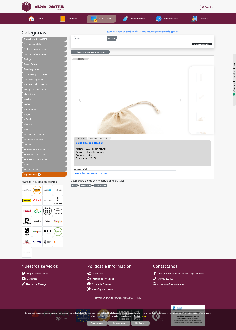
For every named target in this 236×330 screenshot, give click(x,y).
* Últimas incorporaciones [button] (36, 49)
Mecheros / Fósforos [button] (34, 139)
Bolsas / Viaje (86, 185)
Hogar (74, 185)
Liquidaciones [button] (32, 174)
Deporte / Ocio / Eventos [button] (35, 84)
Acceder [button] (208, 7)
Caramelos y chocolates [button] (35, 74)
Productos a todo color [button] (35, 154)
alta (111, 172)
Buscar (111, 38)
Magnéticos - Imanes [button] (34, 134)
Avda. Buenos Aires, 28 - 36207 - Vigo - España (180, 273)
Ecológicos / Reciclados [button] (35, 89)
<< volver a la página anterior (90, 52)
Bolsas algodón (100, 185)
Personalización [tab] (99, 138)
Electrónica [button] (29, 94)
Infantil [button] (27, 119)
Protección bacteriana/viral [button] (37, 159)
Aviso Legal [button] (98, 273)
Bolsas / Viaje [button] (30, 64)
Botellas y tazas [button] (31, 69)
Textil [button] (26, 164)
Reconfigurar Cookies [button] (103, 289)
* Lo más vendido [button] (32, 44)
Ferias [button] (27, 104)
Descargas (31, 278)
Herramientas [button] (30, 109)
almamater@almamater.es (170, 284)
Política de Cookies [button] (101, 284)
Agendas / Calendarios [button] (35, 54)
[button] (143, 316)
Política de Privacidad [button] (103, 278)
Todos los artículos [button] (35, 39)
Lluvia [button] (27, 129)
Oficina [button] (27, 144)
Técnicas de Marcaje (35, 284)
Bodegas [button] (28, 59)
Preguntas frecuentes (36, 273)
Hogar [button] (27, 114)
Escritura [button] (28, 99)
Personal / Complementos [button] (36, 149)
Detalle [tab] (81, 138)
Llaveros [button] (28, 124)
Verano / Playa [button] (31, 169)
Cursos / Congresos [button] (33, 79)
